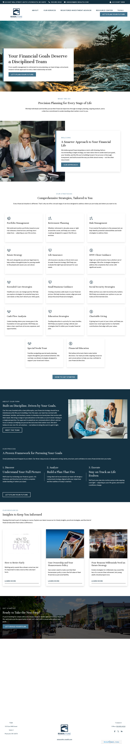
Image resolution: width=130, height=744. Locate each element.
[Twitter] (118, 731)
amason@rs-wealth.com (78, 2)
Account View (118, 2)
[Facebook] (114, 731)
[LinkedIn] (121, 731)
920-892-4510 (56, 2)
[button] (35, 10)
